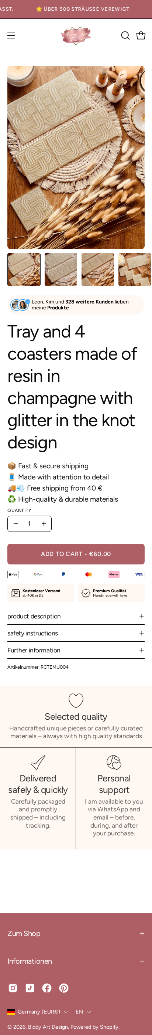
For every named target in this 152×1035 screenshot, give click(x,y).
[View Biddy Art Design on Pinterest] (63, 988)
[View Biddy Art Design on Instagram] (12, 988)
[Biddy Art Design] (76, 35)
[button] (125, 35)
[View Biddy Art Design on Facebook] (46, 988)
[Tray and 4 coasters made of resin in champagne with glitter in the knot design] (24, 269)
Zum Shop (23, 933)
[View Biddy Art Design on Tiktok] (29, 988)
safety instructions (32, 633)
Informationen (29, 961)
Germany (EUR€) (39, 1011)
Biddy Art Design (48, 1027)
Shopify (109, 1027)
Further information (34, 650)
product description (34, 616)
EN (79, 1011)
